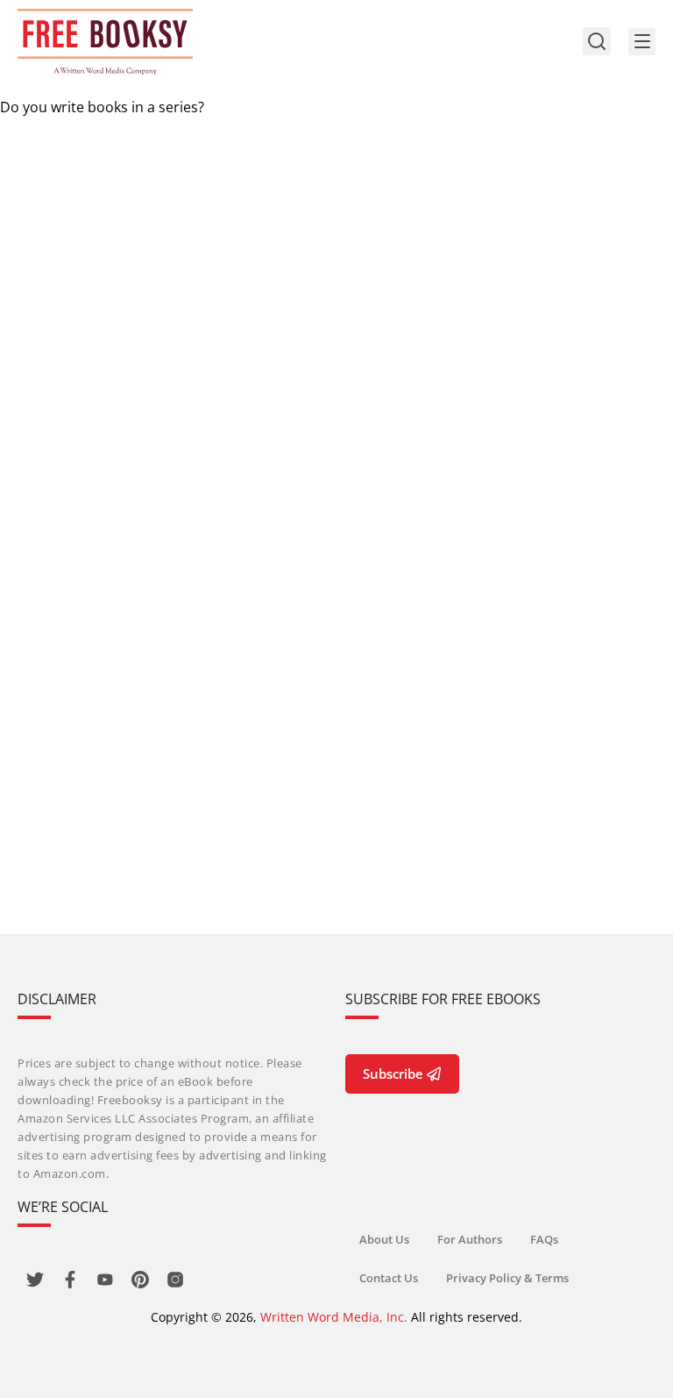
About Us (384, 1239)
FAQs (544, 1239)
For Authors (469, 1239)
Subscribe (393, 1073)
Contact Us (388, 1278)
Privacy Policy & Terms (507, 1278)
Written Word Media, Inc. (333, 1317)
